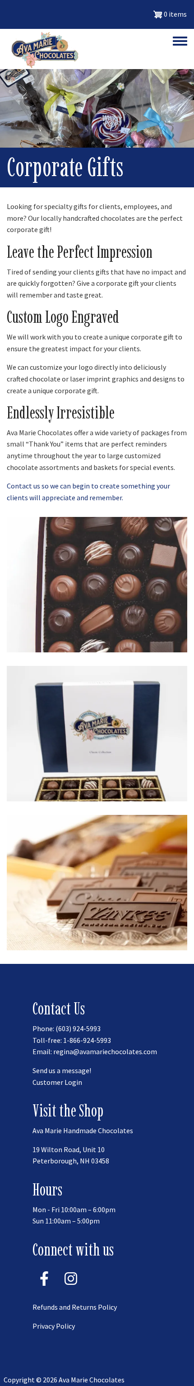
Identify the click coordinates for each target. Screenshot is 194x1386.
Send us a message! (61, 1070)
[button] (97, 583)
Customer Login (57, 1082)
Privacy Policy (53, 1325)
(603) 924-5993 (78, 1028)
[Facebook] (44, 1288)
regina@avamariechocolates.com (105, 1051)
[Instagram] (70, 1288)
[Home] (43, 49)
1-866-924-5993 (87, 1040)
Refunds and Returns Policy (74, 1307)
